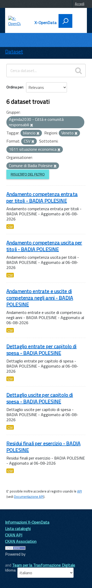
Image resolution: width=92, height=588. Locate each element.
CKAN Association (21, 541)
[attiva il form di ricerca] (65, 21)
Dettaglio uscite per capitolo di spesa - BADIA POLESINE (39, 398)
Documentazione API (28, 496)
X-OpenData (45, 22)
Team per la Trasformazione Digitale (43, 565)
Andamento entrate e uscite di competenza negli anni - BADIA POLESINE (39, 297)
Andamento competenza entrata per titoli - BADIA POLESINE (42, 197)
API (79, 491)
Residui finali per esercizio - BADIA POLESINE (43, 446)
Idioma (10, 570)
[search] (78, 70)
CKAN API (13, 535)
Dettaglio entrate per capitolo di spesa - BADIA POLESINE (41, 349)
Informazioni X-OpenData (27, 522)
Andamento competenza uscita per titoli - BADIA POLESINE (44, 246)
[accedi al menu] (77, 20)
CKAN (13, 559)
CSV (10, 226)
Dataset (14, 51)
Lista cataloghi (18, 528)
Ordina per (14, 87)
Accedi (79, 3)
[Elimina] (31, 125)
